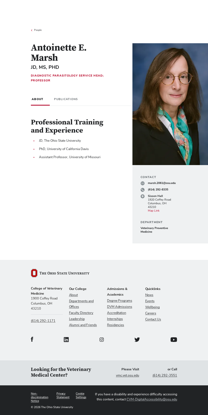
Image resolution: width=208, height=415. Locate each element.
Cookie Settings (81, 395)
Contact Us (153, 319)
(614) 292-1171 (43, 320)
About (73, 295)
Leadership (77, 319)
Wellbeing (152, 307)
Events (150, 301)
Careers (150, 313)
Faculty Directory (81, 312)
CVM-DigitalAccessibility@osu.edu (152, 399)
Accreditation (116, 312)
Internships (115, 319)
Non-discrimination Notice (39, 397)
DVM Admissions (119, 306)
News (149, 295)
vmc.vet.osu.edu (127, 375)
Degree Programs (119, 300)
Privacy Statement (62, 395)
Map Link (153, 210)
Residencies (115, 325)
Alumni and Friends (83, 325)
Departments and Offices (81, 303)
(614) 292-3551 (165, 375)
